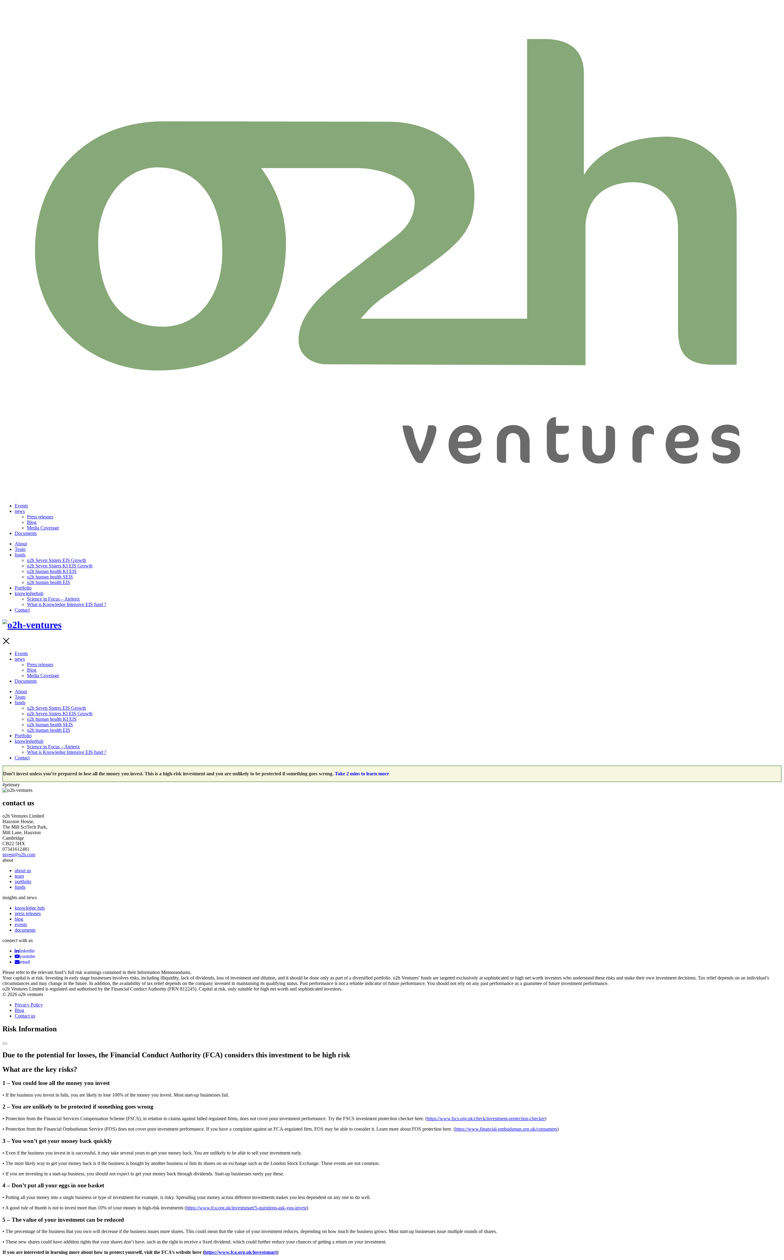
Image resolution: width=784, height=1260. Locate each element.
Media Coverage (43, 527)
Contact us (25, 1015)
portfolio (23, 881)
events (21, 924)
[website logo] (392, 490)
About (21, 543)
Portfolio (23, 587)
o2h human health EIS (48, 582)
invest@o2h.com (18, 854)
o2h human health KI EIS (52, 571)
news (20, 511)
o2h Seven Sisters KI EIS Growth (59, 565)
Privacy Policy (29, 1004)
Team (20, 549)
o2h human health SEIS (50, 576)
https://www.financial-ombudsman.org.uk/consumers (506, 1129)
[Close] (4, 1043)
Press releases (40, 516)
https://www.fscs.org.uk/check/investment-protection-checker (486, 1118)
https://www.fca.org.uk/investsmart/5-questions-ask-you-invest (246, 1207)
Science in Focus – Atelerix (53, 598)
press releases (28, 913)
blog (19, 919)
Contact (22, 610)
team (19, 876)
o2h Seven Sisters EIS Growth (56, 560)
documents (25, 930)
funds (20, 554)
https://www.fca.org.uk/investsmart (240, 1252)
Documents (26, 533)
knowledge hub (30, 908)
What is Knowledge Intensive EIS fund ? (66, 604)
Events (21, 505)
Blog (31, 522)
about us (23, 870)
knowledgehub (29, 593)
